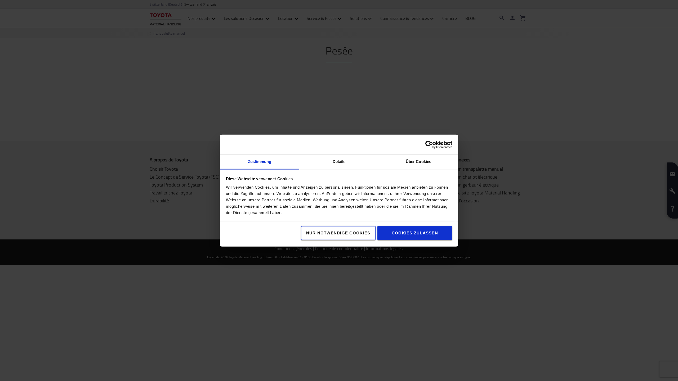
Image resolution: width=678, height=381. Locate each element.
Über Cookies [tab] (418, 161)
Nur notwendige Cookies (338, 233)
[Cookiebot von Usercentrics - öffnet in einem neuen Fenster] (429, 144)
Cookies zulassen (415, 233)
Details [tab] (339, 161)
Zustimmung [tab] (259, 161)
